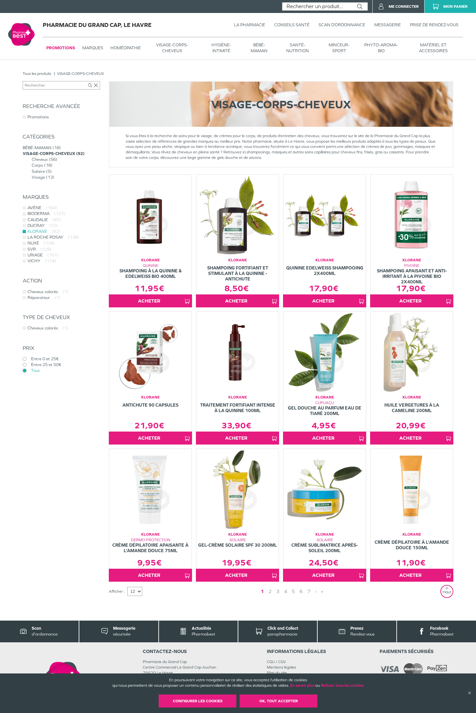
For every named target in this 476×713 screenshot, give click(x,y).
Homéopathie (125, 47)
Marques (92, 47)
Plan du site (277, 673)
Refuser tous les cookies (342, 685)
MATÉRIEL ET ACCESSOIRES (433, 47)
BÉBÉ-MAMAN (259, 47)
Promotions (60, 47)
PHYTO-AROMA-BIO (381, 47)
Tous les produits (37, 73)
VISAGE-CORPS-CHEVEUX (172, 47)
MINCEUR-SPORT (339, 47)
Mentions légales (281, 667)
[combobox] (317, 6)
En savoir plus (302, 685)
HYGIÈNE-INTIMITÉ (221, 47)
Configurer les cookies (197, 701)
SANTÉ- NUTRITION (297, 47)
